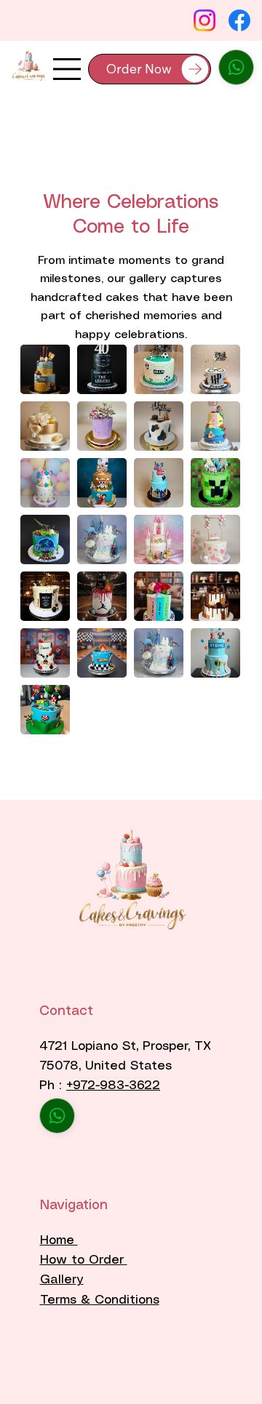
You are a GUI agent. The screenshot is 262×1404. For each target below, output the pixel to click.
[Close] (236, 67)
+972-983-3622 (113, 1085)
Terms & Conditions (99, 1300)
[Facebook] (239, 20)
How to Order (83, 1260)
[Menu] (67, 69)
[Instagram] (204, 20)
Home (59, 1240)
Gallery (62, 1279)
